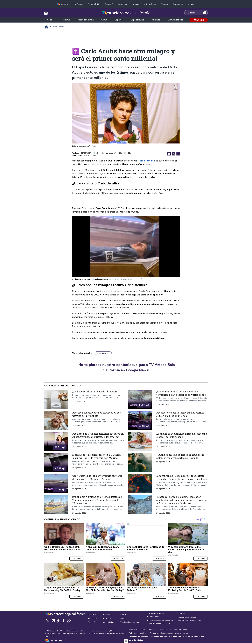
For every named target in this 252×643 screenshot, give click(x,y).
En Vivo (200, 19)
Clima (104, 20)
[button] (126, 641)
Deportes (122, 4)
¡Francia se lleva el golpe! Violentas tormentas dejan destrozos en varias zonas (181, 393)
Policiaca (156, 20)
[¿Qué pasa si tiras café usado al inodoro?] (56, 399)
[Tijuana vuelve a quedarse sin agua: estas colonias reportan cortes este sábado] (140, 462)
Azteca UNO (94, 4)
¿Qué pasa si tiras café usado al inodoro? (95, 391)
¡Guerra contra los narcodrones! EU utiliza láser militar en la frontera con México (96, 456)
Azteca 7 (109, 4)
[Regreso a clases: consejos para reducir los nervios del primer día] (56, 420)
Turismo (66, 20)
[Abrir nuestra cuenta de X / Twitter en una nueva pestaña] (48, 621)
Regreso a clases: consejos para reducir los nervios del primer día (96, 414)
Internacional (103, 353)
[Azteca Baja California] (126, 13)
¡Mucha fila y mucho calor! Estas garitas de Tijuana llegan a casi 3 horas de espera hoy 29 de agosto (97, 500)
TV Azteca (78, 4)
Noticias (135, 4)
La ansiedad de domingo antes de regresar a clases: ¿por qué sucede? (181, 435)
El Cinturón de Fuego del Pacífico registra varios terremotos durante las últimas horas (181, 477)
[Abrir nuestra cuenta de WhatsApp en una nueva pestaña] (69, 621)
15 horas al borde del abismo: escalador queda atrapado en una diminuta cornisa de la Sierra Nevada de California (181, 500)
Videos (164, 4)
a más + (192, 4)
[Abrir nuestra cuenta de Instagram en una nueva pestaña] (53, 621)
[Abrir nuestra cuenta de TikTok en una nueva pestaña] (58, 621)
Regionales (178, 4)
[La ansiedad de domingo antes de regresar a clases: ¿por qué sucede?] (140, 441)
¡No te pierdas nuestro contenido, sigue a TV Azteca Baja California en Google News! (126, 367)
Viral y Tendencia (86, 20)
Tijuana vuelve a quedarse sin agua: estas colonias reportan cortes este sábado (180, 456)
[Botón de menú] (46, 13)
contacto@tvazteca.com (187, 618)
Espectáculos (137, 20)
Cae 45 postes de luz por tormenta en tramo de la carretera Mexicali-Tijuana (97, 477)
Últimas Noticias (175, 20)
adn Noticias (150, 4)
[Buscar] (204, 12)
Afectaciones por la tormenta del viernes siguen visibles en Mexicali (180, 414)
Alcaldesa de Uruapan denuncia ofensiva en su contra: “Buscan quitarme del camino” (98, 435)
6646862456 (183, 620)
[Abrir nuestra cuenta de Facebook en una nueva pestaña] (63, 621)
